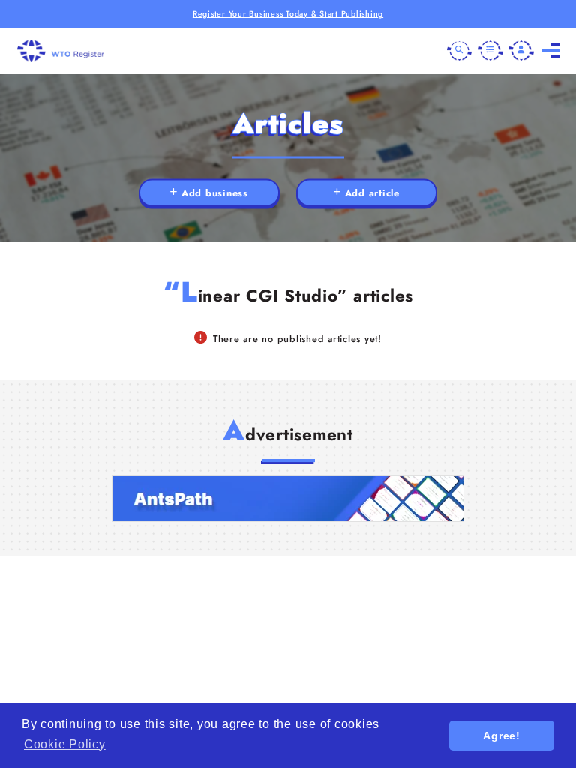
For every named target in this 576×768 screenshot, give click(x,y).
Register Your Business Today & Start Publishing (288, 14)
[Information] (490, 51)
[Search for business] (459, 51)
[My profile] (521, 51)
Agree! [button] (501, 736)
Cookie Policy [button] (65, 744)
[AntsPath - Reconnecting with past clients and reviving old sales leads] (288, 498)
